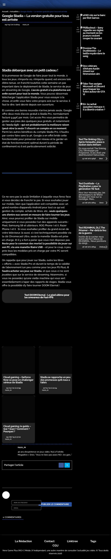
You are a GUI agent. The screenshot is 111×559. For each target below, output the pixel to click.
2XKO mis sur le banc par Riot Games (94, 16)
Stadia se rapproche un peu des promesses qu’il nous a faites (55, 380)
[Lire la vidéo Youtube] (37, 324)
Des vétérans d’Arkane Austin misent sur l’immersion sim (91, 69)
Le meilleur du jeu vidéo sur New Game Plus (55, 5)
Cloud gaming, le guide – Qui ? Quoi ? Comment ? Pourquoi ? (17, 429)
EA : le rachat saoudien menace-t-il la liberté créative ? (94, 107)
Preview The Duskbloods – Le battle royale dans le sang (94, 52)
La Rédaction (23, 541)
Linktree (72, 541)
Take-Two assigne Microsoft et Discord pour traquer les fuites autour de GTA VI (94, 89)
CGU (55, 545)
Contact (49, 541)
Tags (93, 541)
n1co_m (22, 447)
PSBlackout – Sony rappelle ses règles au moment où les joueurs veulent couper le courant (93, 33)
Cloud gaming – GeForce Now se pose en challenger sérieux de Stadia (18, 380)
